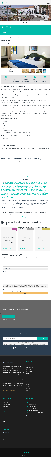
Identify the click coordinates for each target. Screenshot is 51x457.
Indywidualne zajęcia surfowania (30, 194)
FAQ (4, 421)
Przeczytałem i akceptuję (26, 347)
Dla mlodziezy (29, 371)
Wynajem (28, 377)
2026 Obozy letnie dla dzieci (15, 194)
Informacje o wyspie (28, 182)
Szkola (27, 365)
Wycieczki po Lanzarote (29, 183)
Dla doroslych (29, 367)
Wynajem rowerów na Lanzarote (15, 186)
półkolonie (23, 193)
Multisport (28, 369)
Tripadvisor (8, 316)
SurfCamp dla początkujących (40, 191)
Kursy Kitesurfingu (7, 404)
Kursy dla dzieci (42, 194)
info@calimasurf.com (7, 286)
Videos (27, 386)
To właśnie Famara (18, 183)
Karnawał (26, 190)
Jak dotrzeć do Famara (41, 183)
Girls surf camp (32, 190)
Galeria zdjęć (12, 390)
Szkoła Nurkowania (7, 406)
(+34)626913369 (32, 406)
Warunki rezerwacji (7, 419)
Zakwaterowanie (13, 37)
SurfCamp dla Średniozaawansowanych (11, 193)
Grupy (27, 373)
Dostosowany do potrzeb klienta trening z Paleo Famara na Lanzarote (18, 196)
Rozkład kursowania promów (8, 185)
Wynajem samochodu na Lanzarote (25, 185)
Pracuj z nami (10, 197)
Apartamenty (26, 186)
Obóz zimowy (39, 190)
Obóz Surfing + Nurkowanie (31, 187)
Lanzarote (28, 380)
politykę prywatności (32, 347)
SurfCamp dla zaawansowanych (15, 182)
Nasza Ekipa (29, 382)
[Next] (47, 71)
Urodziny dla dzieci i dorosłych (34, 193)
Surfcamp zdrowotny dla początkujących (17, 189)
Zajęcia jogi (5, 402)
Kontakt (28, 388)
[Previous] (3, 71)
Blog (27, 390)
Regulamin (5, 414)
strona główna (4, 37)
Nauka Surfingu (24, 237)
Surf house (33, 186)
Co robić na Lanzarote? (39, 182)
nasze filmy (5, 390)
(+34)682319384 (32, 408)
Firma (27, 384)
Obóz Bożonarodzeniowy (26, 191)
